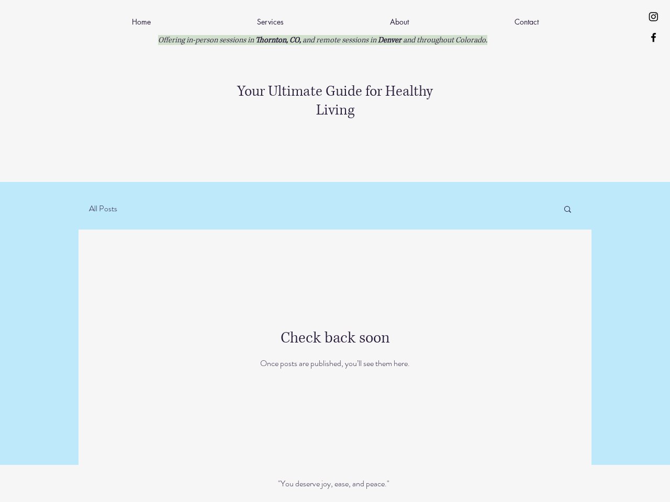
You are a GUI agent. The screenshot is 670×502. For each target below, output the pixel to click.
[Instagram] (653, 16)
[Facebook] (653, 37)
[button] (568, 209)
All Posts (103, 208)
